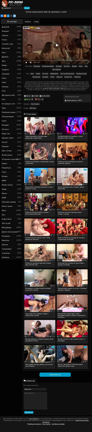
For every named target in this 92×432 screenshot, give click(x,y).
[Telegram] (14, 15)
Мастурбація (6, 227)
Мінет (4, 210)
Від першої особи (8, 95)
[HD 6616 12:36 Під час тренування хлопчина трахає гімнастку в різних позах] (72, 370)
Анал (4, 52)
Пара (4, 108)
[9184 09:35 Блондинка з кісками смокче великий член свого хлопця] (40, 293)
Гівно (39, 99)
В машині (5, 31)
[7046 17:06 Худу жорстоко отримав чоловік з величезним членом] (40, 319)
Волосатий (6, 48)
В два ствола (6, 219)
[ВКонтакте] (2, 15)
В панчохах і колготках (10, 159)
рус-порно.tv (34, 418)
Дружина (5, 57)
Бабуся (4, 163)
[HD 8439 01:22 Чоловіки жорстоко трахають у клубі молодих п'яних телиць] (72, 141)
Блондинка (6, 236)
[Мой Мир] (8, 15)
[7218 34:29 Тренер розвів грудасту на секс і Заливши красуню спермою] (72, 293)
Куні (3, 215)
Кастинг (5, 142)
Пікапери (5, 146)
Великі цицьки (7, 155)
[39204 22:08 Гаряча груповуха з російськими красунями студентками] (40, 141)
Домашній (5, 27)
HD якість (5, 129)
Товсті (4, 172)
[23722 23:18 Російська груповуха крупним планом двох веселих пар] (40, 268)
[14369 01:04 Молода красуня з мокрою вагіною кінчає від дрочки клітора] (40, 344)
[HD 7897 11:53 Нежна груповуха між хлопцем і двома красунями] (72, 192)
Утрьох (4, 40)
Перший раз (6, 168)
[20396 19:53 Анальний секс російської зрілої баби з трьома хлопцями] (72, 268)
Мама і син (6, 133)
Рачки (4, 78)
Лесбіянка (5, 257)
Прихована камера (9, 202)
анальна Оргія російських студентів (54, 88)
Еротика (5, 244)
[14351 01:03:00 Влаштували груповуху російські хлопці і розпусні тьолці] (40, 192)
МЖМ (4, 180)
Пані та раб (6, 223)
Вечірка (4, 176)
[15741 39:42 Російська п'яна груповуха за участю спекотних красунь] (72, 167)
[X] (11, 15)
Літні (3, 99)
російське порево (58, 424)
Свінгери (5, 87)
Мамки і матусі (7, 185)
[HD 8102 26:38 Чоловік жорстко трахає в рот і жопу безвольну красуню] (40, 243)
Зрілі (3, 61)
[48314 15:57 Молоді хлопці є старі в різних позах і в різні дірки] (72, 344)
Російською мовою (8, 112)
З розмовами (6, 249)
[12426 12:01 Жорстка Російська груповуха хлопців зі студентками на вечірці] (72, 243)
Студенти (5, 69)
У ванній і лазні (7, 44)
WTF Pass (33, 108)
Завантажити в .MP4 (74, 100)
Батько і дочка (7, 206)
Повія (4, 82)
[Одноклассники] (5, 15)
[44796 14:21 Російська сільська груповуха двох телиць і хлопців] (72, 217)
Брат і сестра (7, 151)
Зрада (4, 189)
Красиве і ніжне (7, 138)
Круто (28, 99)
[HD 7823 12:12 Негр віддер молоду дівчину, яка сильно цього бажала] (40, 370)
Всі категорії (12, 21)
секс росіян (46, 424)
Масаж (4, 193)
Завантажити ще (55, 374)
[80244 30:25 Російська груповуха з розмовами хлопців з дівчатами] (40, 167)
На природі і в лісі (8, 104)
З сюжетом (6, 253)
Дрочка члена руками (10, 232)
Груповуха (5, 74)
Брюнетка (5, 240)
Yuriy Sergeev (35, 104)
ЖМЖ (4, 198)
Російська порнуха (34, 424)
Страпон (5, 35)
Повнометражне (8, 116)
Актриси (28, 21)
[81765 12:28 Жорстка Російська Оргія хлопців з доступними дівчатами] (40, 217)
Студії (36, 21)
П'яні (3, 91)
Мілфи (4, 65)
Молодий (5, 125)
